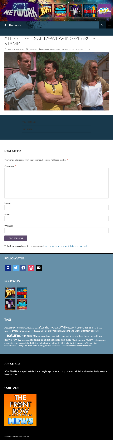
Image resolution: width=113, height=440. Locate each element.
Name (7, 202)
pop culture (67, 339)
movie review (12, 339)
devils (53, 330)
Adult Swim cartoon (31, 328)
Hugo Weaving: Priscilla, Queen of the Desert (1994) (65, 49)
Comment (10, 166)
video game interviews (27, 345)
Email (7, 214)
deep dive (38, 331)
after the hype (47, 327)
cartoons (7, 331)
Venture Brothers (10, 346)
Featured (12, 335)
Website (8, 225)
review (89, 339)
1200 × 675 (32, 49)
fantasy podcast (91, 330)
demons (46, 330)
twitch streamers (78, 343)
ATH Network (12, 25)
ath (57, 328)
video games (44, 345)
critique (16, 330)
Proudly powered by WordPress (16, 436)
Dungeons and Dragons (71, 330)
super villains (24, 343)
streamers (15, 343)
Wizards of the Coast (58, 346)
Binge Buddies (84, 327)
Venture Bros (91, 343)
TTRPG (61, 343)
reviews (7, 343)
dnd (58, 330)
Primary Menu (109, 25)
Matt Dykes (70, 336)
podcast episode (50, 339)
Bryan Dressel (97, 328)
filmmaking (29, 335)
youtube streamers (83, 345)
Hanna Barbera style (58, 336)
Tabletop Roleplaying (40, 343)
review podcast (99, 340)
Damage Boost (26, 331)
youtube (70, 345)
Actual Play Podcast (14, 327)
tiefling (54, 343)
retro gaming (79, 340)
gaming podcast (43, 336)
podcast (35, 339)
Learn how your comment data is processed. (65, 246)
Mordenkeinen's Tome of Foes (88, 336)
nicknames (26, 340)
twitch (67, 343)
